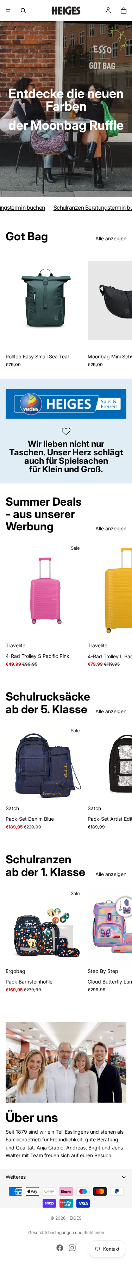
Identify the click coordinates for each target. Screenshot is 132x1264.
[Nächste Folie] (118, 309)
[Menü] (8, 10)
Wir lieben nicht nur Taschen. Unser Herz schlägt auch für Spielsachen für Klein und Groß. (66, 456)
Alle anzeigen (110, 238)
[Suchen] (23, 10)
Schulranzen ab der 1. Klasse (45, 865)
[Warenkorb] (123, 10)
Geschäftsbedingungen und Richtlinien (66, 1232)
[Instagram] (72, 1248)
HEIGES (74, 1218)
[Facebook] (60, 1248)
